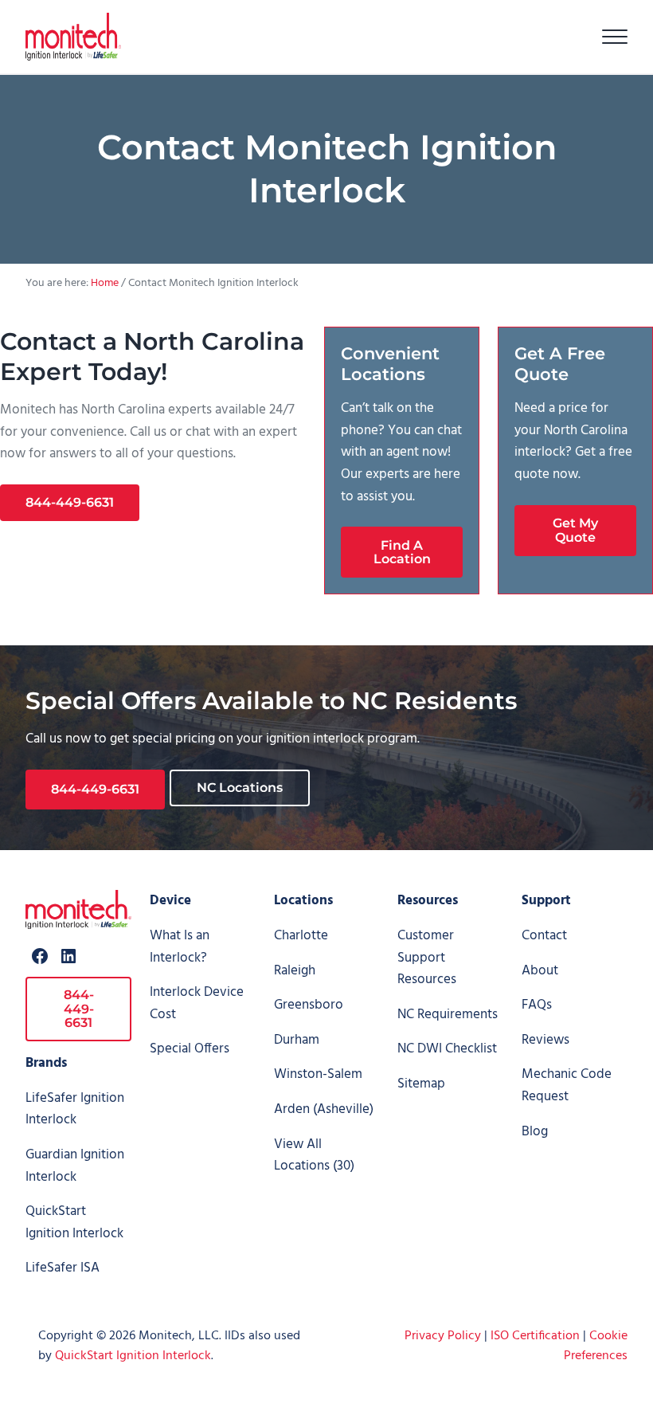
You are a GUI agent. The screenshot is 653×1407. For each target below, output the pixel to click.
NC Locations (240, 787)
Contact (544, 935)
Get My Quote (575, 530)
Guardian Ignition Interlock (74, 1166)
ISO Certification (535, 1336)
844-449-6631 (69, 502)
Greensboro (308, 1005)
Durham (296, 1040)
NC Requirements (447, 1014)
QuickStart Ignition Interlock (74, 1222)
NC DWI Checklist (447, 1049)
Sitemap (421, 1084)
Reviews (545, 1040)
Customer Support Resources (426, 957)
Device (170, 900)
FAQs (537, 1005)
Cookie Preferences (596, 1346)
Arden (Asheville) (323, 1109)
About (540, 971)
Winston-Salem (318, 1074)
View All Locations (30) (314, 1156)
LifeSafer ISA (62, 1268)
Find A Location (402, 552)
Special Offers (189, 1049)
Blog (535, 1131)
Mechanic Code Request (567, 1085)
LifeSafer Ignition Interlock (74, 1109)
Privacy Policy (443, 1336)
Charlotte (301, 935)
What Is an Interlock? (179, 947)
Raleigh (294, 971)
